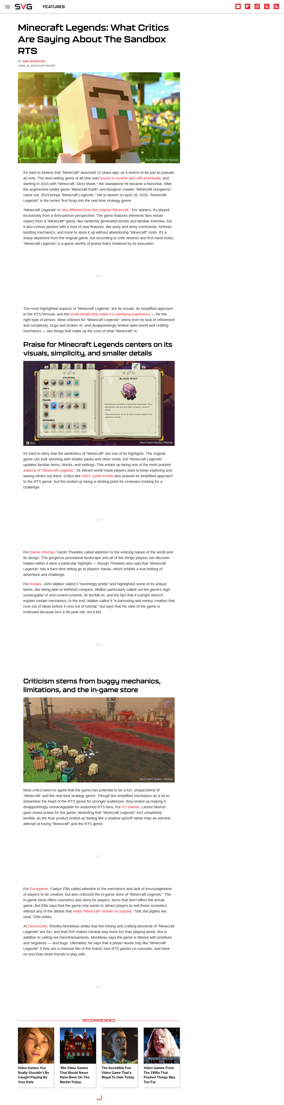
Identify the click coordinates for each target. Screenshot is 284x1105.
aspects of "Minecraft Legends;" (49, 470)
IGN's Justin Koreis (97, 476)
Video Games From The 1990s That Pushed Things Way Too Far (159, 1075)
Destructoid (37, 926)
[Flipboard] (247, 8)
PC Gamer (130, 807)
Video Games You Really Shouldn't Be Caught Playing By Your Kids (33, 1075)
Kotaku (36, 584)
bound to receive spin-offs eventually (130, 178)
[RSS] (276, 8)
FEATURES (54, 6)
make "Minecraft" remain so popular (102, 911)
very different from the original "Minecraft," (96, 210)
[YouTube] (238, 8)
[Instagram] (257, 8)
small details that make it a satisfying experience (110, 314)
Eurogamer (39, 889)
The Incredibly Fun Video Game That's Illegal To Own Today (118, 1072)
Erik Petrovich (34, 61)
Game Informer (42, 552)
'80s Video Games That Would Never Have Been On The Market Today (74, 1075)
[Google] (266, 8)
